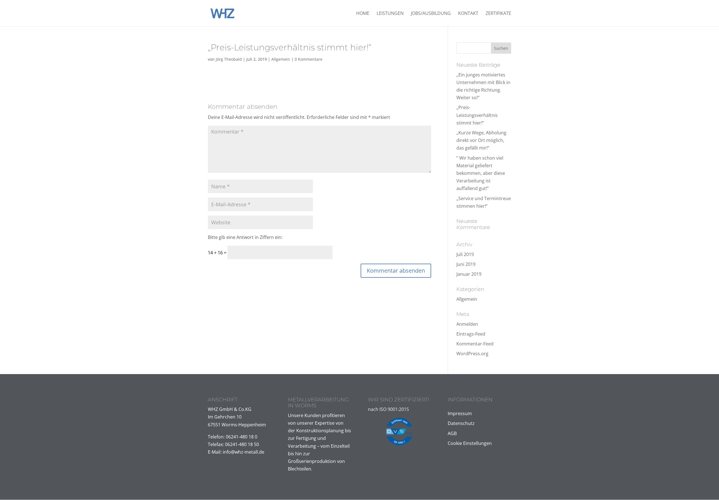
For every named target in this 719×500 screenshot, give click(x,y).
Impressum (460, 413)
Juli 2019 (465, 254)
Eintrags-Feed (470, 334)
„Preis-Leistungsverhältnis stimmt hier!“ (477, 115)
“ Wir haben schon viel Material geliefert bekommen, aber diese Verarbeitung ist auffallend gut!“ (480, 173)
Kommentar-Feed (474, 344)
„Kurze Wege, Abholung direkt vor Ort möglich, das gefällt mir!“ (481, 140)
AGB (452, 433)
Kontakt (468, 13)
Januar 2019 (468, 274)
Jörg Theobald (229, 59)
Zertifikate (498, 13)
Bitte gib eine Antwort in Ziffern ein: (245, 237)
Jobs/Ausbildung (431, 13)
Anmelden (467, 324)
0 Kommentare (308, 59)
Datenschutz (461, 423)
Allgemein (280, 59)
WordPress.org (472, 353)
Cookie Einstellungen (470, 443)
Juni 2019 (465, 264)
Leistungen (390, 13)
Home (362, 13)
